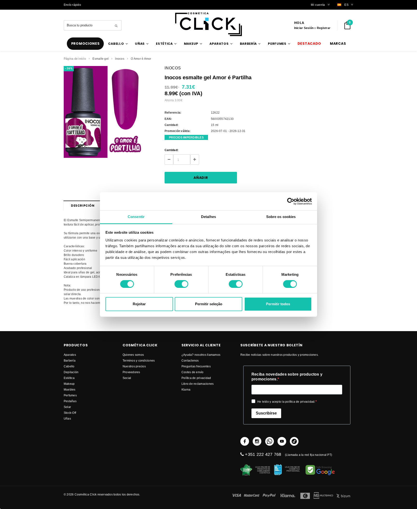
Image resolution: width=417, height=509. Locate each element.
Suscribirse (266, 413)
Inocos (119, 58)
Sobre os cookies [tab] (281, 217)
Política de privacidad (196, 378)
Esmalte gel (100, 58)
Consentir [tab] (136, 217)
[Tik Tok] (294, 441)
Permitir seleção (208, 304)
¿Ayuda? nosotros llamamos (200, 354)
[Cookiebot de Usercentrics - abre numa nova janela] (291, 201)
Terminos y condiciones (139, 360)
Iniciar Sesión (303, 28)
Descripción (83, 206)
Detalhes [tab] (208, 217)
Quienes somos (133, 354)
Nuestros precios (134, 366)
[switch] (181, 284)
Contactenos (190, 360)
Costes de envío (192, 372)
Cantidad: (171, 150)
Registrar (323, 28)
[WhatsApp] (269, 441)
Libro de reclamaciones (197, 383)
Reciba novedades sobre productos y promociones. (286, 376)
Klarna (185, 389)
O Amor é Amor (141, 58)
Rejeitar (139, 304)
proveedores (131, 372)
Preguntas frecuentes (196, 366)
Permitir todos (278, 304)
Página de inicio (75, 58)
